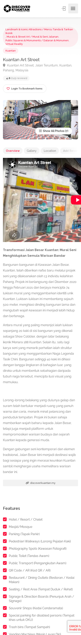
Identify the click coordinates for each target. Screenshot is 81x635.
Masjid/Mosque (20, 527)
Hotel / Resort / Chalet (25, 519)
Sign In (64, 8)
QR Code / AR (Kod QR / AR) (30, 570)
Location (50, 151)
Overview (13, 151)
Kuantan (11, 50)
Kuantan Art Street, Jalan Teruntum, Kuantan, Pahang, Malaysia (37, 68)
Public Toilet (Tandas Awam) (29, 556)
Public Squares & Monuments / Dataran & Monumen (37, 40)
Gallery (32, 151)
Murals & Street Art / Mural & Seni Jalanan (32, 36)
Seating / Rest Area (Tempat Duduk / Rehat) (41, 589)
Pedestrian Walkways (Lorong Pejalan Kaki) (40, 541)
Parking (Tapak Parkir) (24, 534)
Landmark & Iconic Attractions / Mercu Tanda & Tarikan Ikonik (39, 31)
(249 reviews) (16, 78)
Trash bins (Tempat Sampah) (29, 627)
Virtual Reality (14, 43)
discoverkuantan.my (42, 482)
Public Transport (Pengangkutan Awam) (37, 563)
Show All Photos (53, 131)
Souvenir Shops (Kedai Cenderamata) (36, 608)
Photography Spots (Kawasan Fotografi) (37, 548)
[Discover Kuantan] (16, 8)
